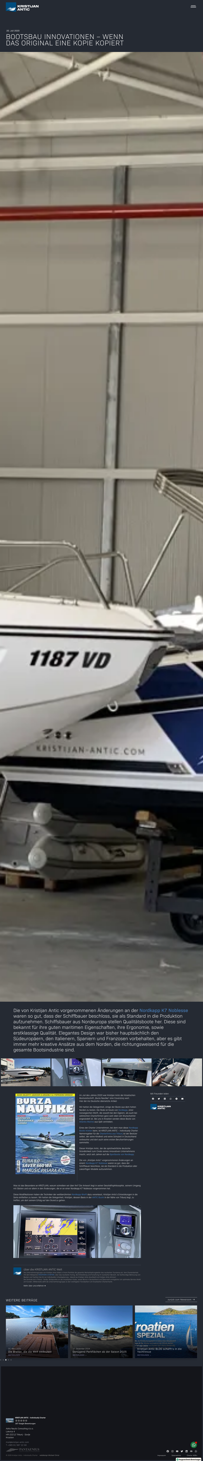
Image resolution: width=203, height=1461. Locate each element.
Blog (194, 27)
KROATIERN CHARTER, (46, 1275)
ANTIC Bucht (98, 1197)
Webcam (192, 39)
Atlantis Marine (86, 1121)
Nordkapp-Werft (79, 1194)
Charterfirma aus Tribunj (111, 1133)
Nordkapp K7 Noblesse (163, 1010)
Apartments (190, 19)
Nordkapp (122, 1109)
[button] (153, 1098)
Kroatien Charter (187, 23)
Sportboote (190, 15)
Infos (194, 31)
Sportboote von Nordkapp (122, 1154)
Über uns (191, 35)
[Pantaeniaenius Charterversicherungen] (22, 1450)
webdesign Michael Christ (49, 1455)
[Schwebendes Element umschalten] (194, 1445)
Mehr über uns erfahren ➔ (35, 1286)
